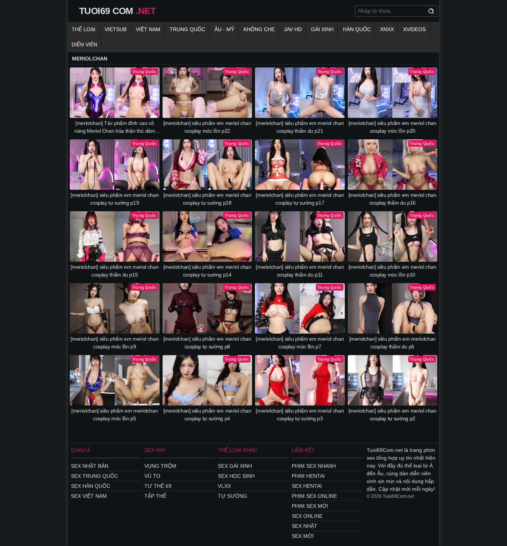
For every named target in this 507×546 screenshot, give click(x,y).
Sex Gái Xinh (235, 466)
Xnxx (387, 29)
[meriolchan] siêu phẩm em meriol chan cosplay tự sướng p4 (207, 414)
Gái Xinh (322, 29)
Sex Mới (303, 536)
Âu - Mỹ (224, 29)
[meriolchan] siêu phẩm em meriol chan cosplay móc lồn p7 (300, 343)
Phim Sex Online (314, 496)
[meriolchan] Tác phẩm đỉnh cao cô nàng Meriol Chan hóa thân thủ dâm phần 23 (114, 127)
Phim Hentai (308, 476)
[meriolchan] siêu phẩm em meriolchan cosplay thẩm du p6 (392, 343)
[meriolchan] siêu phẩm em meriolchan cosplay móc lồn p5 (114, 414)
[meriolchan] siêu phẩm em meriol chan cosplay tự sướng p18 (207, 199)
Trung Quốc (187, 29)
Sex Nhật (304, 526)
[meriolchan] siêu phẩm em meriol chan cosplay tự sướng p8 (207, 343)
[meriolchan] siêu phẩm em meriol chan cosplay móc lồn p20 (392, 127)
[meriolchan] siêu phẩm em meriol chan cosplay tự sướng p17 (300, 199)
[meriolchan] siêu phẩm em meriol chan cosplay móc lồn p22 (207, 127)
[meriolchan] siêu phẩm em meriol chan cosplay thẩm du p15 (114, 271)
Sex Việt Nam (89, 496)
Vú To (152, 476)
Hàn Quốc (357, 29)
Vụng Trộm (160, 466)
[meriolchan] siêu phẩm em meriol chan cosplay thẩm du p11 (300, 271)
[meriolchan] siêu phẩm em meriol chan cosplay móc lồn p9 (114, 343)
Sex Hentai (307, 486)
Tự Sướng (232, 496)
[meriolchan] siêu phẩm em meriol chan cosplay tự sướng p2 (392, 414)
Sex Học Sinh (236, 476)
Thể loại (83, 29)
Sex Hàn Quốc (90, 486)
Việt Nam (148, 29)
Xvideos (414, 29)
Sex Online (307, 516)
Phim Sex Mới (310, 506)
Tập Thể (155, 496)
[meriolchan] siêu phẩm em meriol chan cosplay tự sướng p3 (300, 414)
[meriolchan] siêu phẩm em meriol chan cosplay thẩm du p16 (392, 199)
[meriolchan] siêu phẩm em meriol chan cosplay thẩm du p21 (300, 127)
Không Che (259, 29)
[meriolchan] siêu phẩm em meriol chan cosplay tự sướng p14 (207, 271)
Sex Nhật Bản (89, 466)
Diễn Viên (84, 44)
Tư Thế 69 (157, 486)
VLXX (224, 486)
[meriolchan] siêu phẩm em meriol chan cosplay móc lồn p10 (392, 271)
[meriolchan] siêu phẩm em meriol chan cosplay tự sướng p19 (114, 199)
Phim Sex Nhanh (314, 466)
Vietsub (116, 29)
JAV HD (293, 29)
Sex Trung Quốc (94, 476)
